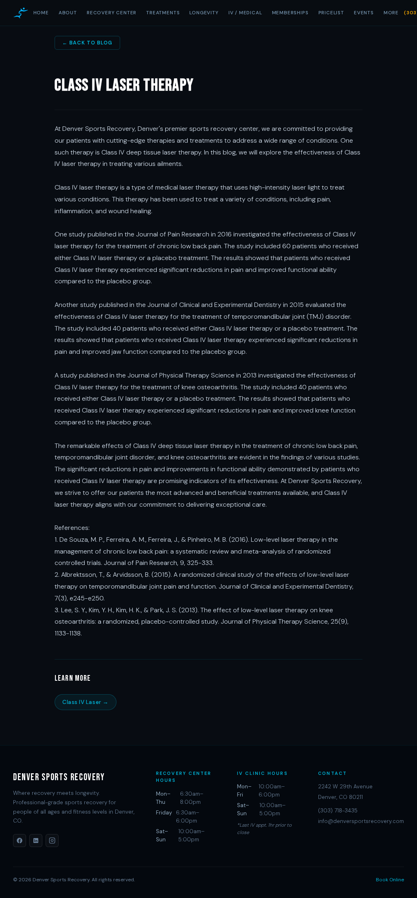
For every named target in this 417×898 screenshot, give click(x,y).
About (68, 12)
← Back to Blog (87, 43)
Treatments (163, 12)
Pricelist (331, 12)
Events (364, 12)
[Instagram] (52, 840)
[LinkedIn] (35, 840)
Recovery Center (111, 12)
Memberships (290, 12)
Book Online (390, 879)
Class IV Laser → (85, 702)
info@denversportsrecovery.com (361, 821)
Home (41, 12)
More (391, 12)
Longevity (203, 12)
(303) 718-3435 (338, 810)
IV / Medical (245, 12)
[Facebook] (19, 840)
